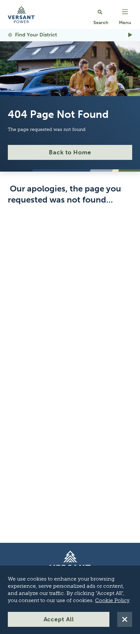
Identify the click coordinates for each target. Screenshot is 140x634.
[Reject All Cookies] (124, 619)
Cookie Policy (112, 600)
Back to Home (70, 152)
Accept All (59, 619)
